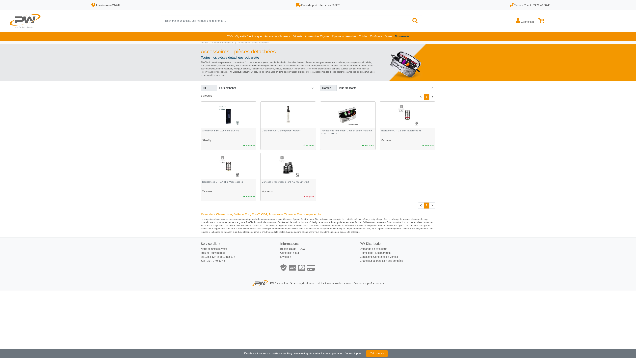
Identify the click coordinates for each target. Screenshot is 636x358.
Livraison (285, 256)
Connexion (527, 21)
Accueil (204, 42)
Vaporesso (386, 140)
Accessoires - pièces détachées (253, 42)
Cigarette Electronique (222, 42)
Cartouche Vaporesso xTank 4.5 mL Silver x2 (285, 182)
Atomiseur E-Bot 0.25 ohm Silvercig (220, 130)
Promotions (366, 252)
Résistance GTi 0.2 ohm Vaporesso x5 (401, 130)
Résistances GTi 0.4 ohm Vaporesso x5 (222, 182)
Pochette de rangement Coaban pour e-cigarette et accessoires (346, 131)
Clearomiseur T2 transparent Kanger (281, 130)
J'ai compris (377, 353)
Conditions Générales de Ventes (379, 256)
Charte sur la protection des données (381, 260)
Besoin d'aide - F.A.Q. (293, 248)
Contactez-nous (289, 252)
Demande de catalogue (373, 248)
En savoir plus (352, 353)
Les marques (383, 252)
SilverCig (207, 140)
